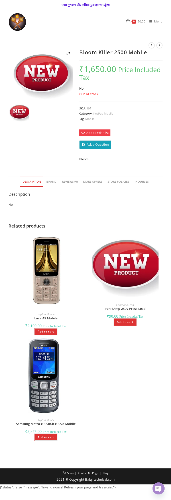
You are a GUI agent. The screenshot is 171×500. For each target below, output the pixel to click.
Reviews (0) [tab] (70, 181)
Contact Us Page (88, 473)
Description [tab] (31, 181)
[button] (94, 132)
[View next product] (159, 45)
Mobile (89, 119)
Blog (105, 473)
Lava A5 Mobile (45, 318)
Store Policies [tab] (118, 181)
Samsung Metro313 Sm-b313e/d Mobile (46, 424)
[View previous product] (152, 45)
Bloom (84, 159)
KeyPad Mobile (103, 113)
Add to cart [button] (46, 331)
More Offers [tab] (92, 181)
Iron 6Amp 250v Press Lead (125, 308)
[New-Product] (19, 112)
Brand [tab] (51, 181)
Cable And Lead (125, 305)
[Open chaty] (159, 488)
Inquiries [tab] (141, 181)
